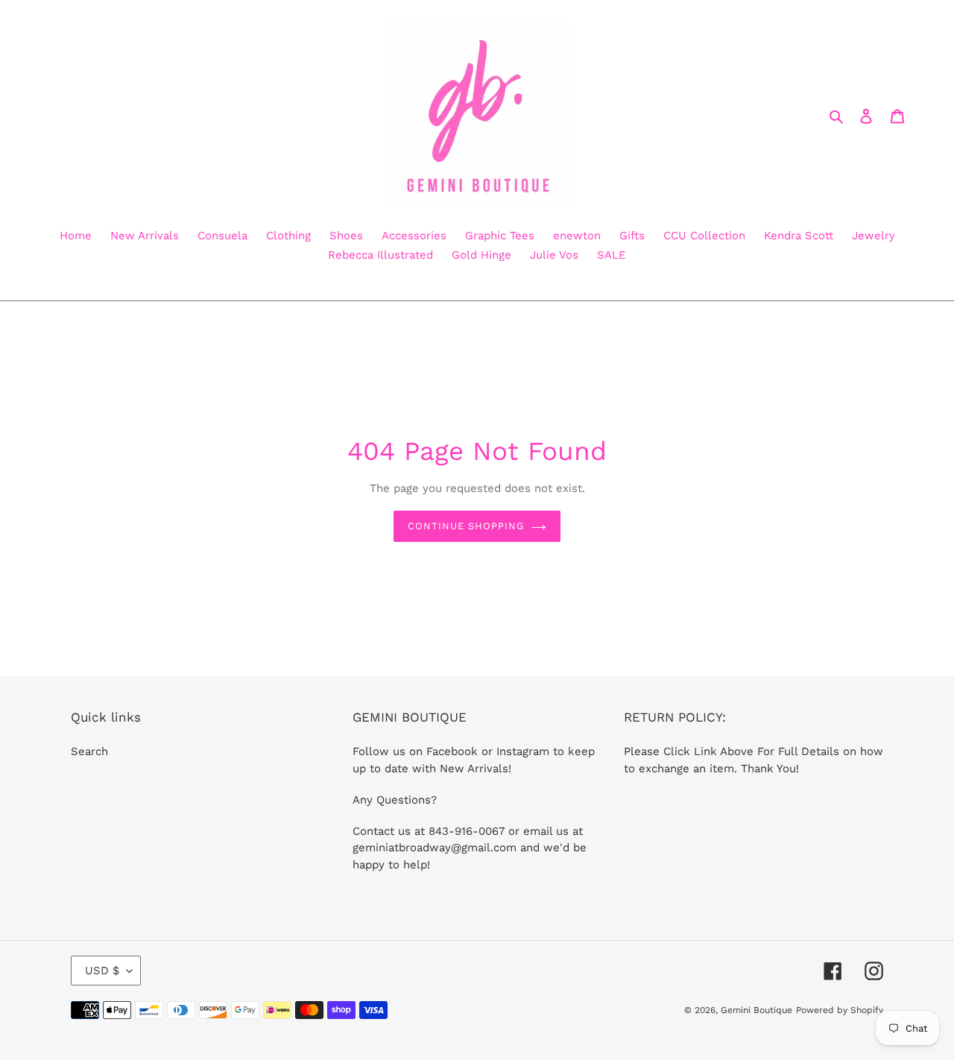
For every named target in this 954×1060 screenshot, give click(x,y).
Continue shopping (466, 525)
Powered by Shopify (839, 1010)
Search (89, 751)
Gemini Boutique (756, 1010)
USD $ (102, 970)
